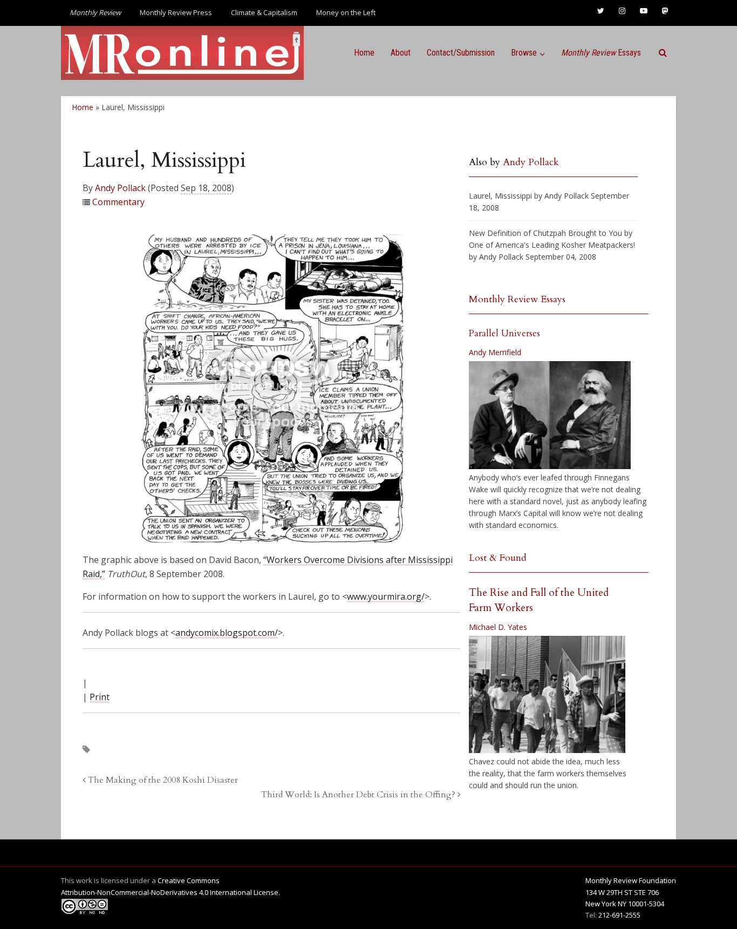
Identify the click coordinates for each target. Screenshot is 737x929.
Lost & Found (498, 558)
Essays (601, 53)
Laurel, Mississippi (500, 196)
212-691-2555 (619, 915)
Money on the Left (346, 12)
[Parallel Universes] (550, 415)
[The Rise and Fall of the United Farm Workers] (547, 695)
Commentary (118, 202)
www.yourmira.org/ (386, 596)
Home (364, 53)
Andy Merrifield (495, 352)
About (401, 53)
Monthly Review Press (176, 12)
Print (100, 697)
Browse (524, 53)
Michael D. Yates (498, 627)
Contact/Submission (461, 53)
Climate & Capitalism (264, 12)
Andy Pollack (120, 188)
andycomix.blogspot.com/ (226, 633)
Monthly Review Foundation (630, 880)
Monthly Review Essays (517, 299)
